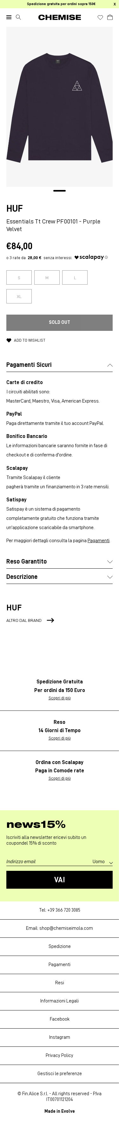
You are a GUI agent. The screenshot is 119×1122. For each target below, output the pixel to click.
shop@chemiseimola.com (66, 928)
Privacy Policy (59, 1055)
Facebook (59, 1019)
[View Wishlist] (100, 17)
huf (14, 208)
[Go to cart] (110, 16)
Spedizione (60, 946)
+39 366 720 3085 (63, 910)
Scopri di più (60, 698)
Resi (59, 982)
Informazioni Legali (59, 1001)
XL (19, 296)
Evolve (68, 1111)
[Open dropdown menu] (8, 17)
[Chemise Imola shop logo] (59, 17)
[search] (18, 17)
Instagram (59, 1037)
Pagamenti (98, 540)
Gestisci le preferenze (59, 1073)
